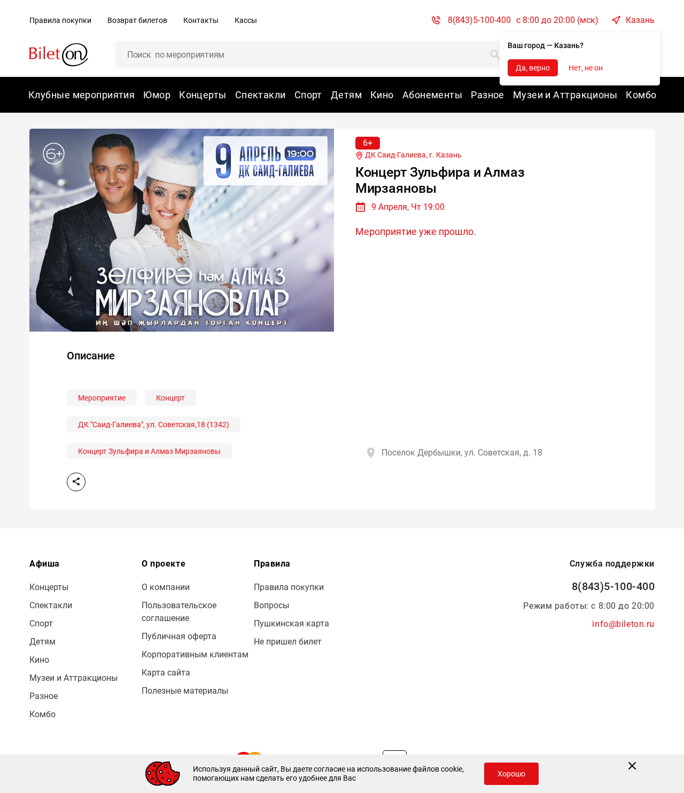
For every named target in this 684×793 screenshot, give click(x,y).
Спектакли (260, 94)
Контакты (201, 20)
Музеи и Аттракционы (565, 94)
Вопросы (271, 605)
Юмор (156, 94)
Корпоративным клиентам (195, 654)
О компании (166, 587)
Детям (346, 94)
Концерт (170, 398)
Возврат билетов (137, 20)
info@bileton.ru (623, 624)
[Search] (495, 55)
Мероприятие (102, 398)
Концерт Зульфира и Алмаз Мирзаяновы (149, 451)
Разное (487, 94)
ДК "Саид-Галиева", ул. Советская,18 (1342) (153, 424)
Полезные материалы (185, 691)
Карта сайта (166, 673)
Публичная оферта (179, 636)
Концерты (203, 94)
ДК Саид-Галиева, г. (412, 155)
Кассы (246, 20)
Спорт (308, 94)
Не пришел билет (288, 642)
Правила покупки (60, 20)
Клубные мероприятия (81, 94)
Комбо (641, 94)
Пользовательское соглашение (179, 611)
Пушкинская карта (291, 623)
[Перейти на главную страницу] (58, 54)
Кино (382, 94)
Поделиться (76, 482)
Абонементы (432, 94)
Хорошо (511, 774)
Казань (640, 20)
